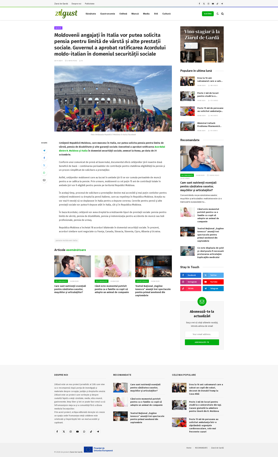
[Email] (44, 180)
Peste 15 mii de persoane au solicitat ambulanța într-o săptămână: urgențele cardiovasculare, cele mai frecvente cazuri (210, 110)
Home (188, 448)
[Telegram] (44, 150)
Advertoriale (142, 281)
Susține (208, 14)
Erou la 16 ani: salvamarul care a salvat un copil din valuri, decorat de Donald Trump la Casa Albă (210, 80)
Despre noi (76, 4)
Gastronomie (107, 13)
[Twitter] (44, 165)
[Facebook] (44, 158)
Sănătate (91, 13)
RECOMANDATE (61, 281)
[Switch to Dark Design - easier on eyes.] (217, 13)
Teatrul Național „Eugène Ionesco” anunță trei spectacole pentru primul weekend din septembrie (153, 291)
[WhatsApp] (44, 173)
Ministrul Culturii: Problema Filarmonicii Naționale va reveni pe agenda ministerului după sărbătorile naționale (209, 125)
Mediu (146, 13)
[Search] (222, 13)
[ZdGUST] (66, 13)
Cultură (166, 13)
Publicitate (89, 4)
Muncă (135, 13)
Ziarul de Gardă (61, 4)
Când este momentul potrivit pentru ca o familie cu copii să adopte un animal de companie (112, 289)
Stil (156, 13)
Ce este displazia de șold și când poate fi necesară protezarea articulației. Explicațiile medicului (210, 252)
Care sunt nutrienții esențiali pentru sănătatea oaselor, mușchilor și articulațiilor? (70, 289)
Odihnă (123, 13)
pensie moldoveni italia (66, 240)
